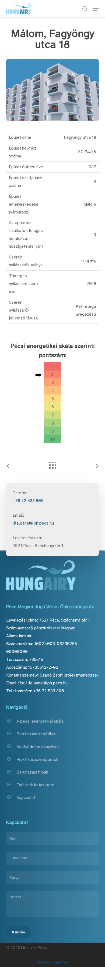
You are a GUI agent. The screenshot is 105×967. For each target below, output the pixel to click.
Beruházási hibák (32, 772)
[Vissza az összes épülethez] (52, 463)
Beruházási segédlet (35, 734)
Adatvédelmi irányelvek (38, 746)
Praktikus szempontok (37, 759)
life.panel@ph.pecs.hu (33, 523)
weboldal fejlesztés (52, 962)
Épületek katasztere (35, 785)
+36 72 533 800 (28, 500)
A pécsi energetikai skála (40, 721)
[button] (96, 8)
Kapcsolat (25, 797)
